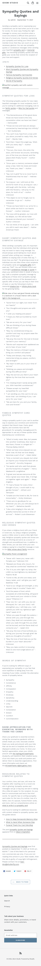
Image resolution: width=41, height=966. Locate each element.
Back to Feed (22, 882)
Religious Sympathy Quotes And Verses (22, 78)
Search (7, 901)
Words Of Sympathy (14, 81)
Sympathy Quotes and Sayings (21, 830)
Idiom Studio (10, 3)
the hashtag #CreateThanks (23, 754)
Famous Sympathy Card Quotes (19, 75)
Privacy (7, 906)
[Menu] (37, 2)
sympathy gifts (25, 265)
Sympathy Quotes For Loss (17, 66)
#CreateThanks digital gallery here (18, 766)
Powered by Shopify (27, 959)
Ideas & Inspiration (23, 832)
